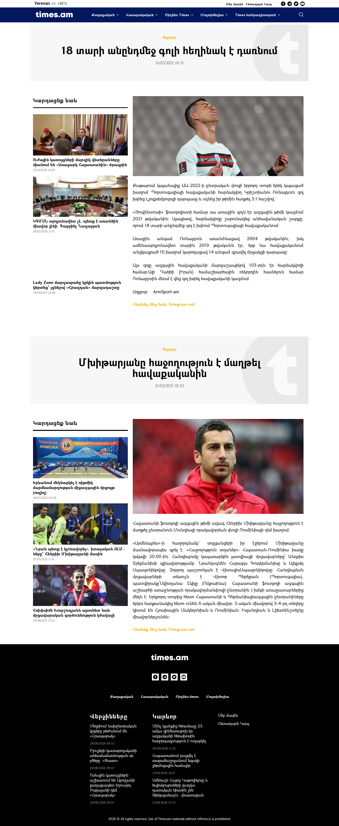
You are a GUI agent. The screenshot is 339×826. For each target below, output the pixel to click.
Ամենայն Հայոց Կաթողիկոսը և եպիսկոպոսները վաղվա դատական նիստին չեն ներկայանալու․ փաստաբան (180, 787)
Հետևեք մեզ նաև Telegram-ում (163, 304)
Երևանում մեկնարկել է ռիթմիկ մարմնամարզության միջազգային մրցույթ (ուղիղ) (74, 487)
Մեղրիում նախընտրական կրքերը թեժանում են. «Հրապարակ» (113, 730)
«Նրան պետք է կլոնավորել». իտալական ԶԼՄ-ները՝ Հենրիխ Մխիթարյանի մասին (79, 551)
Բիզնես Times (177, 14)
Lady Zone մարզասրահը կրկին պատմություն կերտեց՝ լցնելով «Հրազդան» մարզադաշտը (77, 285)
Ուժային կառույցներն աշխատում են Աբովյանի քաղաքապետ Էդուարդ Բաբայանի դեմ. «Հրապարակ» (112, 784)
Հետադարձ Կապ (258, 4)
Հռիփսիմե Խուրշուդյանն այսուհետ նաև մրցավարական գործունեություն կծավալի (74, 612)
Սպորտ (169, 37)
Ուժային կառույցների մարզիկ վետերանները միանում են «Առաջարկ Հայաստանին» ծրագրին (80, 162)
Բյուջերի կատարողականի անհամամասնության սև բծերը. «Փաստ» (113, 755)
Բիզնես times (187, 696)
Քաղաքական (103, 14)
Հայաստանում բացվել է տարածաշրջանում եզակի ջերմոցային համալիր (176, 760)
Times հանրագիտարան (255, 14)
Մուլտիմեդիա (212, 14)
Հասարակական (140, 14)
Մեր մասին (234, 4)
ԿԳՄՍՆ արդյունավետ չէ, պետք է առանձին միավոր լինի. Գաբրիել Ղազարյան (75, 223)
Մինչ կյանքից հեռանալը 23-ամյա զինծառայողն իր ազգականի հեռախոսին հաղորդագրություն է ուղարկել (179, 733)
